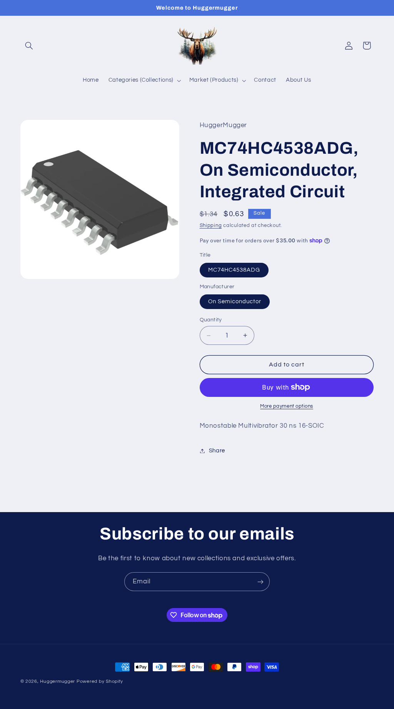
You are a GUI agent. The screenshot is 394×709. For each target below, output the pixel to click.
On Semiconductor (235, 301)
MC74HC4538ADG (234, 270)
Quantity (211, 320)
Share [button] (217, 451)
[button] (29, 45)
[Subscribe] (260, 581)
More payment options (286, 406)
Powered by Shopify (100, 681)
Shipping (211, 225)
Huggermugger (57, 681)
